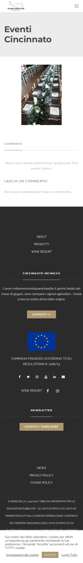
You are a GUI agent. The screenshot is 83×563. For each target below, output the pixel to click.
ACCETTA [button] (50, 554)
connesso (28, 192)
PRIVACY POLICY (41, 475)
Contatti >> (41, 314)
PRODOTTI (41, 244)
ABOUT (41, 237)
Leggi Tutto (69, 555)
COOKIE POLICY (41, 482)
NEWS (41, 468)
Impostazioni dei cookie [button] (22, 555)
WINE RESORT (41, 252)
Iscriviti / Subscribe (41, 426)
